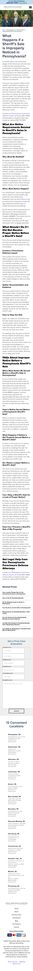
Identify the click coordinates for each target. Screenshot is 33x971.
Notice (23, 199)
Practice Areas (16, 915)
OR (22, 3)
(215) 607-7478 (12, 3)
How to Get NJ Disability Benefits (12, 598)
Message (7, 680)
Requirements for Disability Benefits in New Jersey (16, 612)
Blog (16, 921)
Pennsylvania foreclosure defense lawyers (16, 114)
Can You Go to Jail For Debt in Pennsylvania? (16, 608)
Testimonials (16, 918)
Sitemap (22, 961)
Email (6, 659)
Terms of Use (12, 961)
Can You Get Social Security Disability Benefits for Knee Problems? (14, 618)
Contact (16, 927)
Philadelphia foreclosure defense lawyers (15, 573)
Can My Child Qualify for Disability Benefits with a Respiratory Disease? (16, 624)
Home (4, 30)
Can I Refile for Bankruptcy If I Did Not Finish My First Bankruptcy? (16, 629)
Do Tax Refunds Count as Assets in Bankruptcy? (13, 603)
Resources (16, 963)
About (16, 912)
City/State (7, 673)
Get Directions (12, 741)
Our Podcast (16, 924)
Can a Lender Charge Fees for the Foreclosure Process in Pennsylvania (13, 593)
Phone (6, 666)
